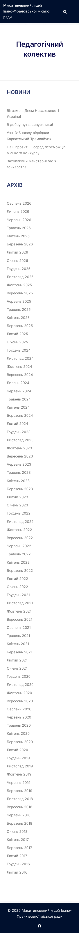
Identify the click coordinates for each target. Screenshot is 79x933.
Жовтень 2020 (19, 693)
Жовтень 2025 (19, 285)
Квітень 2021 (18, 644)
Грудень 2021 (18, 595)
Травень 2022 (19, 554)
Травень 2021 (18, 635)
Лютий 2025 (17, 334)
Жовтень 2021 (19, 611)
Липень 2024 (18, 383)
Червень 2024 (19, 391)
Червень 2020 (19, 717)
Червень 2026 (19, 220)
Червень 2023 (19, 464)
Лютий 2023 (17, 497)
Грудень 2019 (18, 758)
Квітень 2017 (18, 839)
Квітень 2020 (18, 733)
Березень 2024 (20, 415)
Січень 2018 (17, 831)
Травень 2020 (19, 725)
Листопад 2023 (20, 440)
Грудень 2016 (18, 864)
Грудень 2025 (19, 268)
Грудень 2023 (19, 432)
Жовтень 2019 (19, 774)
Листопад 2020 (20, 684)
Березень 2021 (19, 652)
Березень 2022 (20, 570)
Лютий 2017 (17, 856)
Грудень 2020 (19, 676)
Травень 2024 (19, 399)
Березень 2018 (19, 823)
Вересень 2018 (19, 807)
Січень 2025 (17, 342)
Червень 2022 (19, 546)
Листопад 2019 (20, 766)
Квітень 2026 (18, 236)
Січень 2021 (17, 668)
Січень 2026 (17, 260)
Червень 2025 (19, 301)
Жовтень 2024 (19, 366)
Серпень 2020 (19, 709)
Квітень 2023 (18, 481)
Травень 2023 (19, 472)
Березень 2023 (20, 489)
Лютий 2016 (17, 872)
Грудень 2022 (19, 513)
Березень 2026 (20, 244)
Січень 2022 (17, 586)
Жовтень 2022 (19, 529)
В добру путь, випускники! (30, 124)
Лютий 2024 (17, 423)
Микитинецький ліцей (22, 5)
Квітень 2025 (18, 317)
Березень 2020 (20, 742)
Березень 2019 (19, 790)
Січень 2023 (17, 505)
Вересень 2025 (20, 293)
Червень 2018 (19, 815)
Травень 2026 (19, 228)
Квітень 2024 (18, 407)
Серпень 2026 (19, 203)
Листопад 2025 (20, 277)
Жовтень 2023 (19, 448)
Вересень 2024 (20, 374)
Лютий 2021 (17, 660)
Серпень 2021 (19, 627)
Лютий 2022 (17, 578)
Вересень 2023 (20, 456)
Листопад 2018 (20, 799)
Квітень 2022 (18, 562)
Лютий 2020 (17, 750)
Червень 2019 (19, 782)
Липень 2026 (18, 211)
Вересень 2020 (20, 701)
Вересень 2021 (19, 619)
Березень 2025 (20, 326)
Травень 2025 (19, 309)
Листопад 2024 (20, 358)
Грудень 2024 (19, 350)
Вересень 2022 (20, 538)
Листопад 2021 (20, 603)
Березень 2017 (19, 847)
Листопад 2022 (20, 521)
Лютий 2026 (17, 252)
